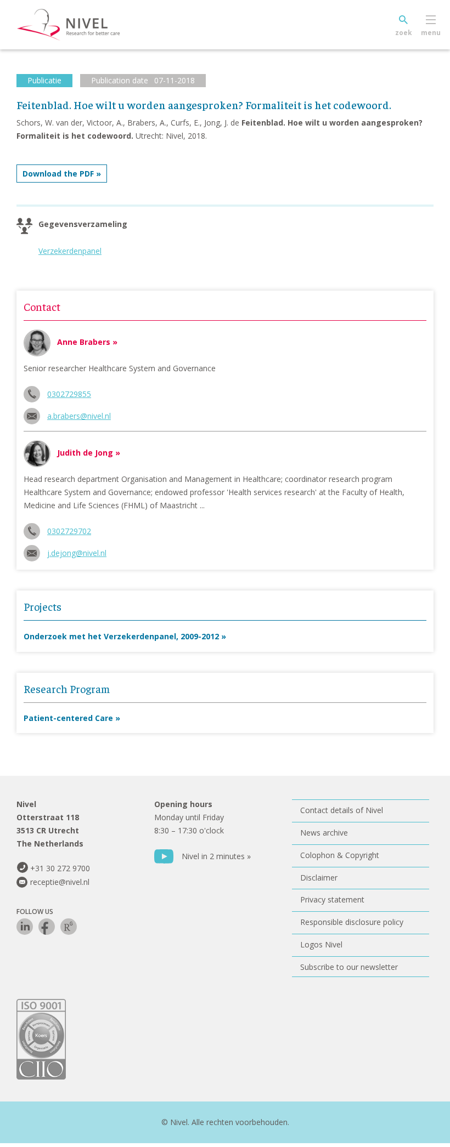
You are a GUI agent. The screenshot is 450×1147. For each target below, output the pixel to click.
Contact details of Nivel (341, 810)
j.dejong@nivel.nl (76, 553)
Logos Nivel (321, 944)
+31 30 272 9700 (60, 868)
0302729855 (69, 394)
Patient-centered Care (68, 718)
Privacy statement (332, 899)
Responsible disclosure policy (351, 922)
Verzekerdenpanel (70, 251)
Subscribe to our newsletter (349, 967)
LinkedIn (24, 926)
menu (431, 32)
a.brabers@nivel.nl (79, 416)
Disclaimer (319, 877)
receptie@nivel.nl (59, 882)
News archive (324, 832)
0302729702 (69, 531)
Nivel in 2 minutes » (216, 856)
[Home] (85, 24)
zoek (403, 32)
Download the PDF (58, 173)
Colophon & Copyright (339, 855)
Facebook (46, 926)
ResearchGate (68, 926)
